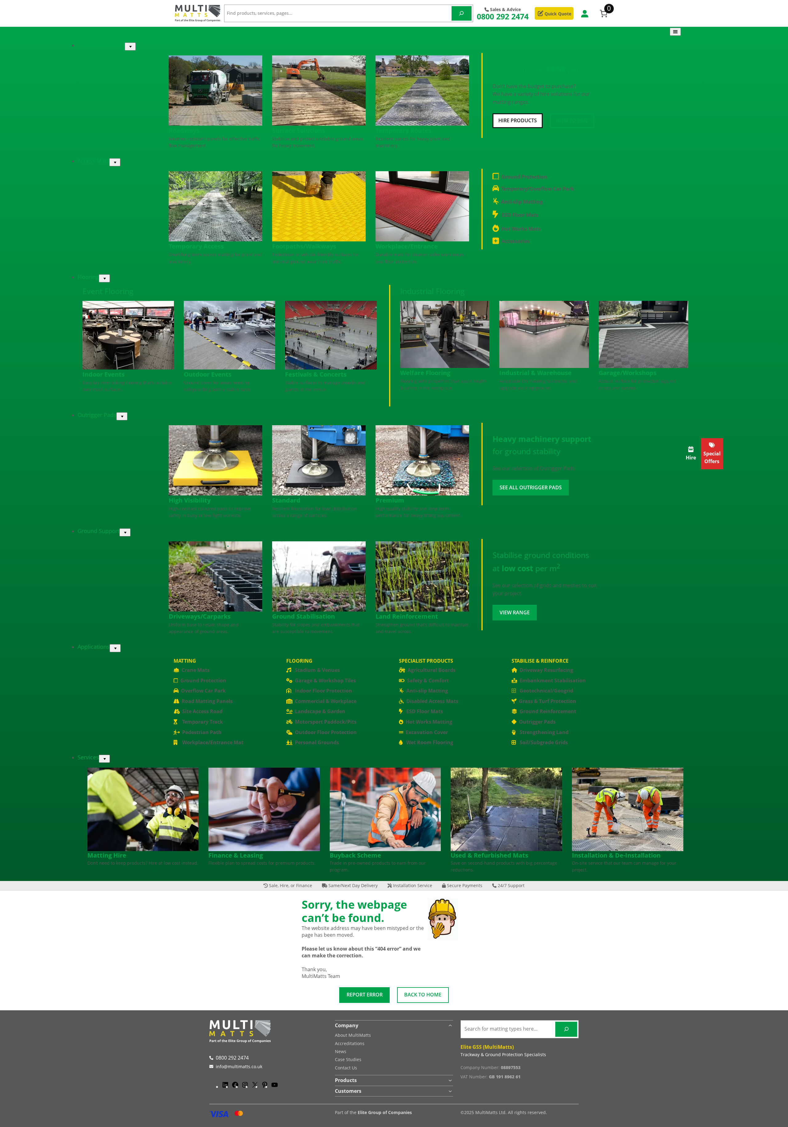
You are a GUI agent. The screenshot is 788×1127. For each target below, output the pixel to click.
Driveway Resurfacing (546, 670)
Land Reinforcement (407, 616)
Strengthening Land (544, 732)
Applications (94, 646)
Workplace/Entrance (407, 246)
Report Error (365, 994)
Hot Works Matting (429, 721)
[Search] (462, 13)
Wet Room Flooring (429, 742)
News (340, 1051)
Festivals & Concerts (316, 374)
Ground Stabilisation (303, 616)
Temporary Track (202, 721)
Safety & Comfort (428, 680)
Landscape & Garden (320, 711)
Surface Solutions (298, 130)
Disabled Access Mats (432, 701)
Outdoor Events (207, 374)
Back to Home (422, 994)
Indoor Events (103, 374)
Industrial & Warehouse (535, 373)
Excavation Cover (427, 732)
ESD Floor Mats (520, 215)
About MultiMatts (353, 1035)
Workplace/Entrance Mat (212, 742)
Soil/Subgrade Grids (544, 742)
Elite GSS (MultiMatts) (487, 1047)
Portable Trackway (101, 45)
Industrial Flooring (432, 291)
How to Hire (572, 120)
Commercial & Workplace (325, 701)
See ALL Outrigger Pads (531, 487)
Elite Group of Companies (385, 1112)
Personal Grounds (317, 742)
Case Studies (348, 1059)
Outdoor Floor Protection (326, 732)
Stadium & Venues (317, 670)
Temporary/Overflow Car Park (537, 188)
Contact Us (346, 1068)
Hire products (517, 120)
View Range (515, 612)
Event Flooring (108, 291)
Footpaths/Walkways (304, 246)
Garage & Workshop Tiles (325, 680)
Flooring (88, 277)
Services (88, 757)
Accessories (515, 241)
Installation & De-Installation (616, 855)
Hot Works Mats (521, 228)
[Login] (584, 13)
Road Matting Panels (207, 701)
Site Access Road (202, 711)
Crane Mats (196, 670)
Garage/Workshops (628, 373)
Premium (390, 500)
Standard (286, 500)
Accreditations (349, 1043)
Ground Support (98, 531)
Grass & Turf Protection (547, 701)
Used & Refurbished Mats (489, 855)
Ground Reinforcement (548, 711)
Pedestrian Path (202, 732)
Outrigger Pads (97, 414)
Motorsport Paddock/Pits (325, 721)
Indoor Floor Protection (323, 690)
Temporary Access (196, 246)
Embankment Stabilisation (553, 680)
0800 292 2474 (503, 16)
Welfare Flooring (425, 373)
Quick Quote (557, 14)
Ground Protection (524, 176)
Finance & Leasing (235, 855)
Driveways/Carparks (200, 616)
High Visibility (190, 500)
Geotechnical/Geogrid (546, 690)
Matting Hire (106, 855)
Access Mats (93, 160)
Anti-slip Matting (522, 201)
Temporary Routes (404, 130)
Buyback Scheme (355, 855)
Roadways (184, 130)
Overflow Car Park (203, 690)
